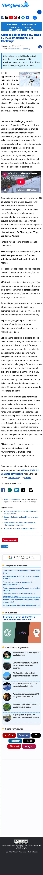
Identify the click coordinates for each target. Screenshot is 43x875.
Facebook (24, 735)
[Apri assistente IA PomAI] (39, 12)
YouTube (9, 735)
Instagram (29, 746)
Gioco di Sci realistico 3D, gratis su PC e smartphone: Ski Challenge (21, 38)
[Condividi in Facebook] (3, 492)
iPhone (28, 27)
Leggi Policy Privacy (11, 852)
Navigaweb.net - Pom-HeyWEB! (14, 845)
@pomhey (26, 49)
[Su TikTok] (19, 19)
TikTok (28, 740)
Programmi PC (29, 24)
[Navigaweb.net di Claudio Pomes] (15, 9)
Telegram (15, 740)
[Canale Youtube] (11, 18)
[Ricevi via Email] (27, 19)
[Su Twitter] (6, 19)
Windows (12, 24)
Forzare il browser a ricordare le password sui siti (21, 605)
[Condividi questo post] (40, 46)
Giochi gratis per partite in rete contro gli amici (20, 528)
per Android (13, 477)
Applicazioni (15, 30)
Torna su (4, 546)
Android (15, 27)
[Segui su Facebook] (3, 19)
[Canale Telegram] (23, 19)
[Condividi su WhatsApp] (10, 492)
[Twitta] (23, 492)
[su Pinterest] (15, 19)
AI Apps (30, 30)
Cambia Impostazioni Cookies (29, 852)
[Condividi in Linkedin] (16, 492)
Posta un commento (10, 540)
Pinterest (14, 746)
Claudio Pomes (15, 49)
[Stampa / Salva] (31, 490)
